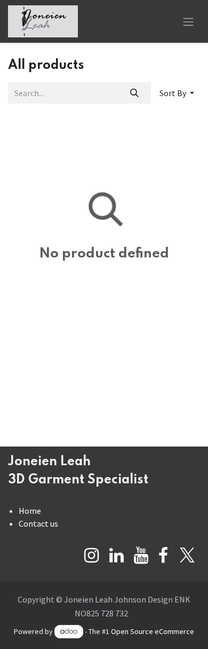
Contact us (38, 523)
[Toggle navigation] (188, 21)
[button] (177, 93)
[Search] (134, 93)
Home (30, 510)
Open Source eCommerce (152, 631)
